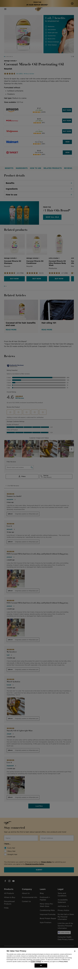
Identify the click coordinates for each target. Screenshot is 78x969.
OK (41, 965)
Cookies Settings (36, 961)
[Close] (75, 951)
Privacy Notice (63, 961)
